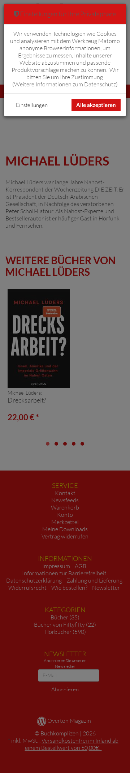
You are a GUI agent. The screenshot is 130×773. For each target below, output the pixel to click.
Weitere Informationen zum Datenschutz (65, 84)
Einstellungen (32, 105)
